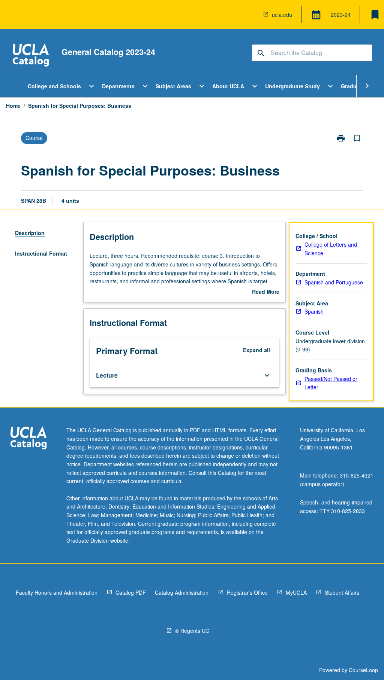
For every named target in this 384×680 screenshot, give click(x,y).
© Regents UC (192, 630)
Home (13, 105)
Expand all (256, 350)
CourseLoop (363, 670)
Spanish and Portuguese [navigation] (333, 282)
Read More (265, 292)
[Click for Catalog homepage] (31, 56)
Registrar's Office (247, 592)
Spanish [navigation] (314, 311)
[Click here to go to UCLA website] (28, 439)
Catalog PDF (131, 592)
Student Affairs (342, 592)
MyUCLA (296, 592)
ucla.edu (282, 14)
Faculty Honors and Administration (57, 592)
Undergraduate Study (292, 86)
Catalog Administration (181, 592)
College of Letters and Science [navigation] (330, 249)
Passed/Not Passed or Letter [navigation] (330, 383)
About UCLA (228, 86)
